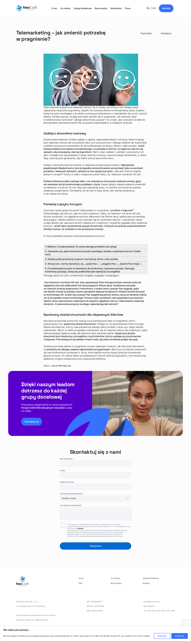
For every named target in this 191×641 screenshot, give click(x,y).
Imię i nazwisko (66, 459)
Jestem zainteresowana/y (71, 494)
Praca (128, 8)
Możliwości (116, 8)
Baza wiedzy (101, 8)
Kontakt (146, 583)
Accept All (179, 636)
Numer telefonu (67, 482)
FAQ (80, 583)
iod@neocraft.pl (41, 620)
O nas (54, 8)
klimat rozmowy (118, 139)
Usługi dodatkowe (83, 8)
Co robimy (65, 8)
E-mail (62, 471)
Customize (162, 636)
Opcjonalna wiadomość (70, 505)
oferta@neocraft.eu (151, 601)
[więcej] (80, 528)
